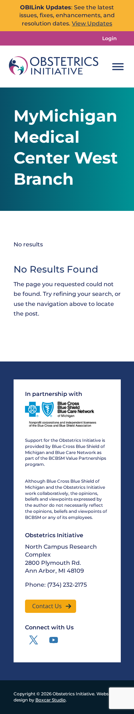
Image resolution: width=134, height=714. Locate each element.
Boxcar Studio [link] (50, 700)
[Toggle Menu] (118, 66)
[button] (33, 640)
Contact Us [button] (47, 606)
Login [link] (109, 38)
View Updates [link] (92, 23)
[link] (53, 66)
